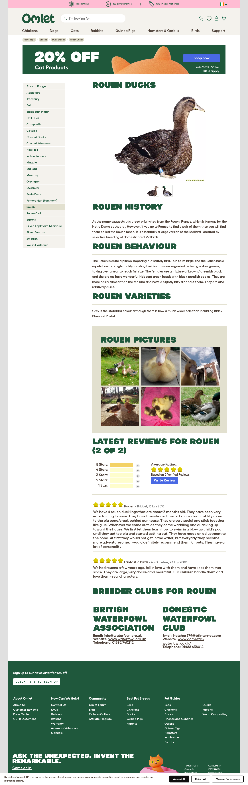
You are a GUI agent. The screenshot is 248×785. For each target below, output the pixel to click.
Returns (56, 718)
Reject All (200, 779)
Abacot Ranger (37, 86)
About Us (19, 704)
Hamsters (170, 732)
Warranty (57, 723)
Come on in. (22, 768)
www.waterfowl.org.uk (127, 639)
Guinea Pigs (135, 718)
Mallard (32, 168)
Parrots (169, 742)
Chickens (133, 709)
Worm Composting (214, 714)
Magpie (32, 162)
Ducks (131, 714)
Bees (130, 704)
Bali (29, 105)
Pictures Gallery (99, 714)
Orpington (33, 181)
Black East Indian (38, 111)
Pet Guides (172, 698)
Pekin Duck (34, 194)
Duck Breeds (58, 39)
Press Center (21, 714)
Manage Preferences (228, 779)
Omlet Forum (97, 704)
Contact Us (58, 704)
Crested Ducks (36, 137)
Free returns (82, 4)
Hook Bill (32, 149)
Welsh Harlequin (37, 245)
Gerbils (169, 723)
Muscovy (32, 175)
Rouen (31, 206)
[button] (199, 698)
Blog (92, 709)
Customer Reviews (25, 709)
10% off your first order (167, 4)
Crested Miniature (38, 143)
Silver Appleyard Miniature (44, 225)
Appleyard (33, 92)
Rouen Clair (34, 213)
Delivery (56, 714)
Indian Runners (36, 156)
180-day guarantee (122, 4)
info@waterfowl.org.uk (123, 636)
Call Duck (33, 118)
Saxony (31, 219)
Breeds (43, 39)
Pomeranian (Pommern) (42, 200)
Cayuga (32, 130)
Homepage (29, 39)
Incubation (171, 737)
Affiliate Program (100, 718)
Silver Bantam (36, 232)
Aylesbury (33, 99)
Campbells (34, 124)
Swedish (32, 238)
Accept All (179, 779)
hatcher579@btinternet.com (197, 636)
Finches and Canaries (178, 718)
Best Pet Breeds (138, 698)
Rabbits (132, 723)
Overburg (33, 187)
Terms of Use (191, 765)
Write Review (165, 480)
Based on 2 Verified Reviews (170, 474)
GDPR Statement (24, 718)
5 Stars (101, 464)
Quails (206, 704)
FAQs (54, 709)
